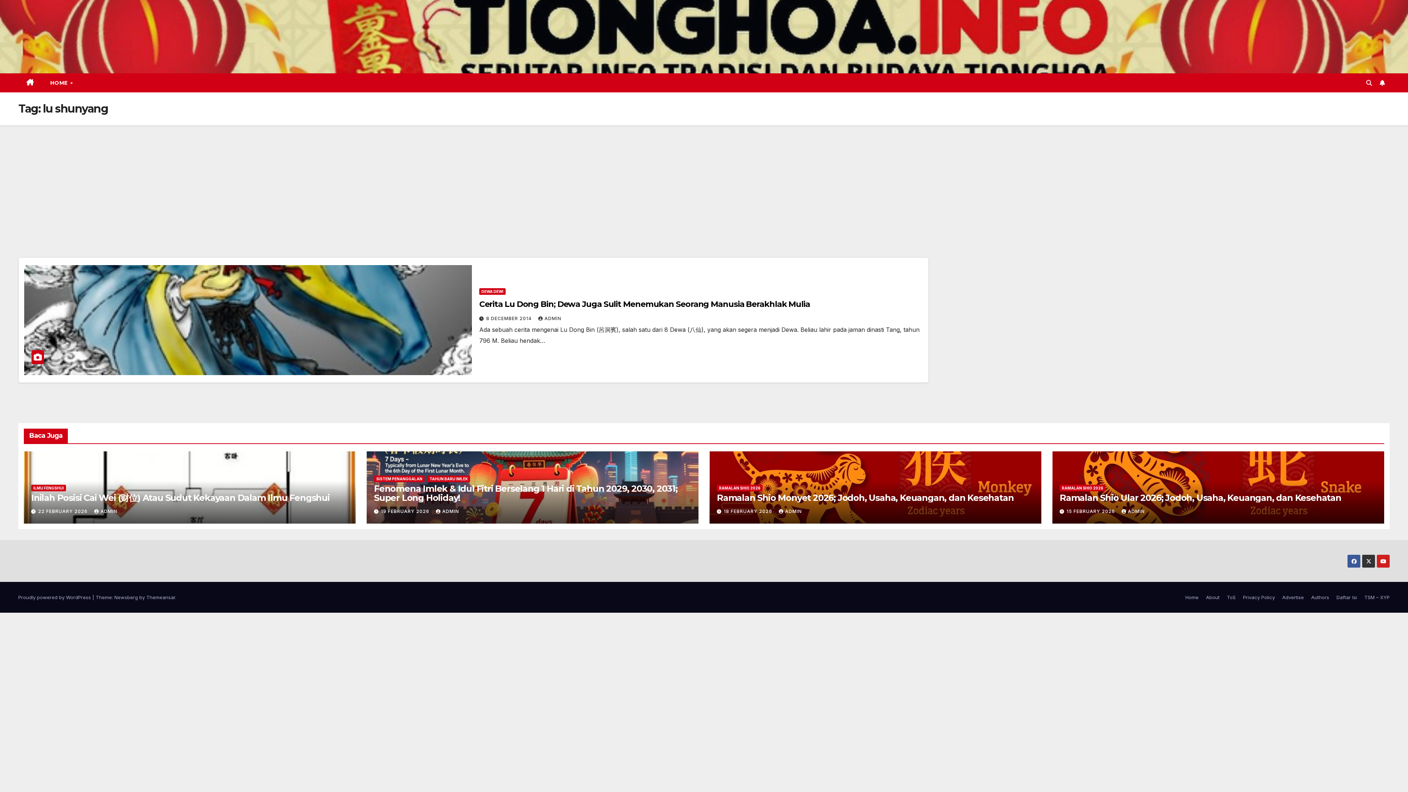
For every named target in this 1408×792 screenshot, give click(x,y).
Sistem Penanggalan (399, 479)
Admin (552, 318)
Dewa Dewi (492, 291)
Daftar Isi (1346, 597)
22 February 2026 (63, 511)
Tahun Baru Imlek (448, 479)
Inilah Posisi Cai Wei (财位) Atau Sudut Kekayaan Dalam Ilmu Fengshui (180, 497)
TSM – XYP (1377, 597)
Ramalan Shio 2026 (739, 488)
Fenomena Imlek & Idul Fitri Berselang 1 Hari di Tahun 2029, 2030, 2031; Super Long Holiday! (526, 493)
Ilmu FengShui (48, 488)
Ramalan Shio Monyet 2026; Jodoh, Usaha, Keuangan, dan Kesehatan (865, 497)
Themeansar (160, 597)
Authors (1320, 597)
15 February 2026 (1091, 511)
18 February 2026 (749, 511)
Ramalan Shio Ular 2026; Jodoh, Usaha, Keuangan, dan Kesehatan (1200, 497)
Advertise (1293, 597)
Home (60, 83)
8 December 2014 (509, 318)
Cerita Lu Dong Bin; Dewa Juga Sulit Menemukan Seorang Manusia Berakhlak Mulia (644, 304)
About (1213, 597)
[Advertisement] (704, 180)
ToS (1231, 597)
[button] (1369, 83)
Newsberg (126, 597)
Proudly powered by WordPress (55, 597)
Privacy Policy (1259, 597)
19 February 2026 (406, 511)
